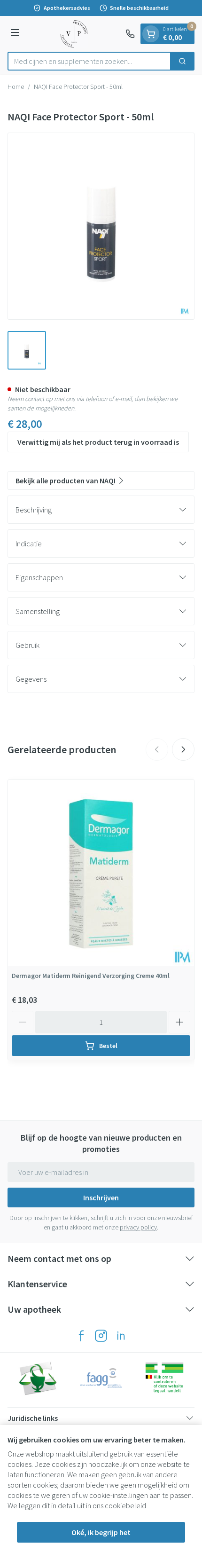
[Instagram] (101, 1336)
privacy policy (138, 1227)
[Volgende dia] (183, 749)
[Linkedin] (121, 1336)
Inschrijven (101, 1197)
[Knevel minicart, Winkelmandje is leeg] (150, 33)
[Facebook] (81, 1336)
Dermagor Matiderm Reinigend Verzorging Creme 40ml (91, 975)
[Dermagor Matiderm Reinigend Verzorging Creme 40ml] (101, 873)
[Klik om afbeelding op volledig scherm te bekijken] (101, 226)
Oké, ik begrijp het (101, 1532)
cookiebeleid (125, 1505)
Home (16, 86)
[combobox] (89, 61)
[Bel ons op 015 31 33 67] (130, 34)
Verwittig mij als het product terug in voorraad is (98, 442)
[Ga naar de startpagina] (74, 34)
